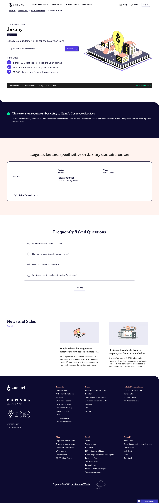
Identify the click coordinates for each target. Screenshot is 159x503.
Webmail (88, 404)
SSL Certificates (62, 418)
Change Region (13, 424)
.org (41, 86)
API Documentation (131, 401)
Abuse (87, 441)
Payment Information (93, 458)
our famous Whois (80, 484)
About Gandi (129, 441)
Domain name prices (38, 10)
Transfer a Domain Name (65, 444)
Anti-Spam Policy (91, 462)
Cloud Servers (61, 455)
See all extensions (142, 86)
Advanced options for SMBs (96, 401)
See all (10, 326)
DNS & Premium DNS (64, 422)
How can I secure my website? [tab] (45, 264)
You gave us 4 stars (14, 404)
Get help (79, 288)
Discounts (87, 4)
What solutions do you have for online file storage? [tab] (54, 275)
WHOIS (88, 411)
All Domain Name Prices (65, 394)
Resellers (88, 394)
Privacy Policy (90, 465)
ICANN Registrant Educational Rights (99, 455)
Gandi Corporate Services (95, 390)
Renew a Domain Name (65, 448)
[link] (8, 400)
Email (58, 415)
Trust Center (129, 448)
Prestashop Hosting (64, 408)
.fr (48, 86)
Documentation (130, 397)
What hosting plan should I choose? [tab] (47, 243)
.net (54, 86)
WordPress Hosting (63, 401)
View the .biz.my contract (69, 180)
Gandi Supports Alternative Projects (138, 444)
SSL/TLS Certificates (64, 458)
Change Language (14, 427)
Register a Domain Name (65, 441)
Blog (125, 4)
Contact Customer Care (133, 390)
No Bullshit (128, 451)
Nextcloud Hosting (63, 404)
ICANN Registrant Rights (94, 451)
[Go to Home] (16, 5)
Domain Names (23, 10)
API (86, 408)
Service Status (129, 394)
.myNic (61, 173)
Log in (145, 4)
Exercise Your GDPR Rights (95, 468)
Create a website (39, 4)
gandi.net (12, 10)
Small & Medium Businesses (95, 397)
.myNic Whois (108, 173)
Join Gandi (128, 458)
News (126, 455)
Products (56, 4)
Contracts (89, 448)
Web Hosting (61, 397)
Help (136, 4)
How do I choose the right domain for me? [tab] (50, 254)
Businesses (71, 4)
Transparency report (93, 472)
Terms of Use (90, 444)
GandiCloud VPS (62, 411)
